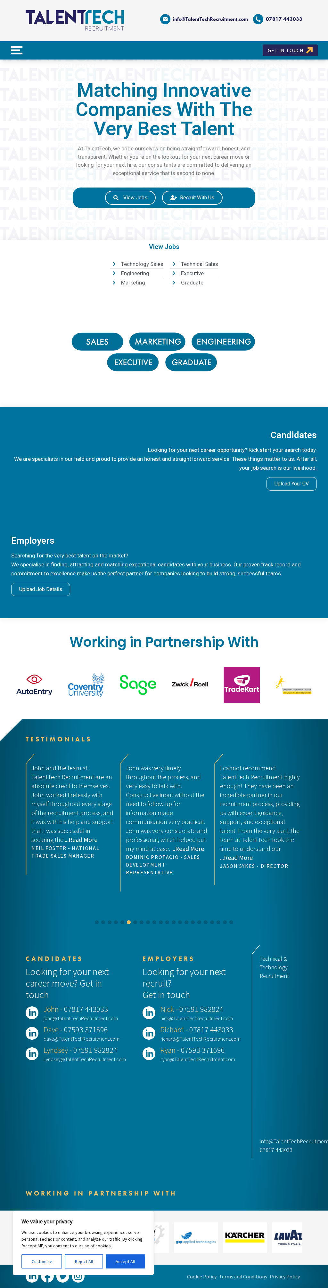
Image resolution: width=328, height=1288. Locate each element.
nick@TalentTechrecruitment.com (196, 1018)
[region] (83, 1243)
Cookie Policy (202, 1276)
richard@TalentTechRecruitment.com (200, 1039)
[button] (97, 922)
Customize (42, 1261)
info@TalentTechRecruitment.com (210, 19)
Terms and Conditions (243, 1276)
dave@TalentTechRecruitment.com (81, 1039)
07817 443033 (276, 1150)
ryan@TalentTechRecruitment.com (197, 1059)
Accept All (125, 1261)
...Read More (93, 848)
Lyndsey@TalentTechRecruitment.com (85, 1059)
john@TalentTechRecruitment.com (81, 1018)
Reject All (84, 1261)
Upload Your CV (292, 484)
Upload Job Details (40, 589)
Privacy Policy (285, 1276)
